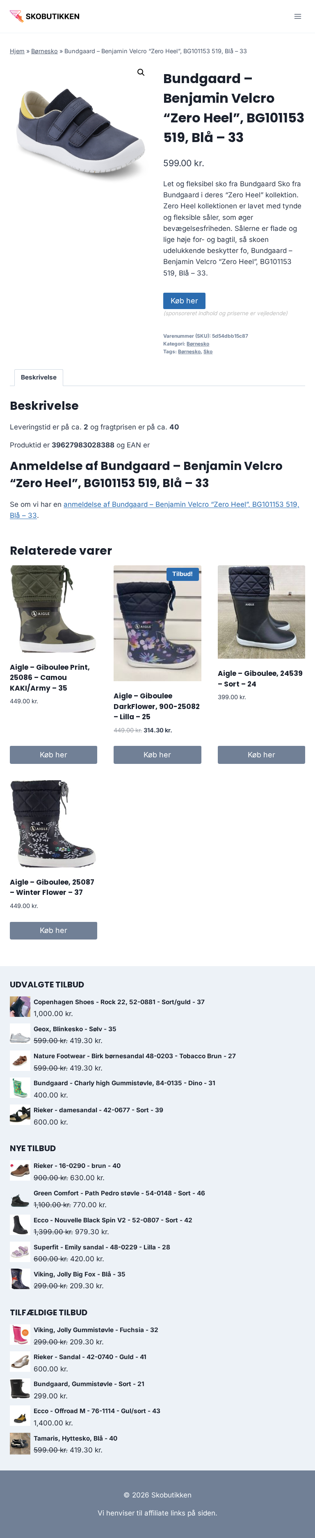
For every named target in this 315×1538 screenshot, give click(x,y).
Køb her (184, 300)
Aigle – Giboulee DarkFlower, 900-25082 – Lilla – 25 (157, 706)
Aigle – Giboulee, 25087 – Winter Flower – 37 (52, 887)
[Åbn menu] (297, 16)
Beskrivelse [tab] (39, 377)
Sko (207, 351)
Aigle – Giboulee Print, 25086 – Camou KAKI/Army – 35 (50, 677)
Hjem (17, 50)
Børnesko (44, 50)
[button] (141, 72)
